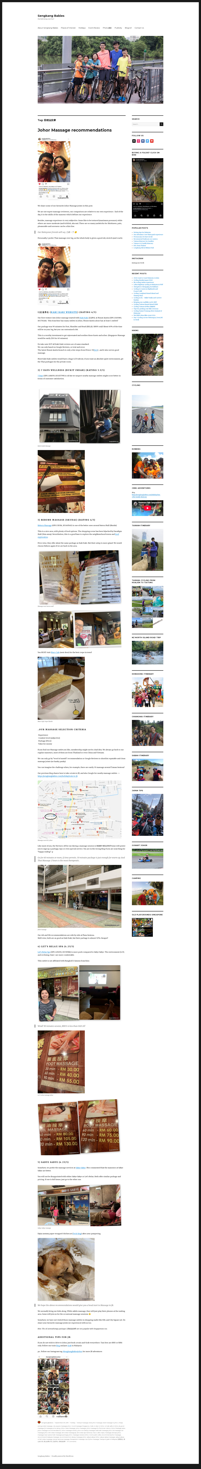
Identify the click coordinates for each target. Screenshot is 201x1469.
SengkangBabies (47, 1423)
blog (58, 1346)
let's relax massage (54, 1432)
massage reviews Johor (81, 1435)
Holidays (82, 28)
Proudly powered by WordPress (62, 1456)
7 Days (40, 376)
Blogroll (128, 28)
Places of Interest (68, 28)
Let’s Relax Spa (44, 952)
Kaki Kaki (84, 318)
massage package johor (64, 1435)
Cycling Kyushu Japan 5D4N (143, 280)
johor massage (81, 1428)
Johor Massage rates (118, 1428)
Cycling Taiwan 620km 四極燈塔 (144, 306)
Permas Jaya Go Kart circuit (143, 237)
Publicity (118, 28)
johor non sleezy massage (86, 1430)
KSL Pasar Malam (140, 246)
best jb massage (82, 1423)
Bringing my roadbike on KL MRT (145, 302)
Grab (69, 1346)
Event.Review (94, 28)
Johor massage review (69, 1430)
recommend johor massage (111, 1435)
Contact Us (139, 28)
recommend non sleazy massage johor (73, 1437)
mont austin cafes (95, 1435)
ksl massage (117, 1430)
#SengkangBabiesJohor (72, 1351)
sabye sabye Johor (93, 1437)
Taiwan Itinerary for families (144, 241)
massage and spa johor (113, 1432)
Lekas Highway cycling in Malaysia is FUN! (148, 284)
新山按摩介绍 (48, 1441)
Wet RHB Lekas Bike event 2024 (144, 315)
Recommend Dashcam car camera (146, 239)
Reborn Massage (45, 525)
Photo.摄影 (107, 28)
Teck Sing (77, 1234)
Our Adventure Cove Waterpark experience (148, 235)
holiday (72, 1423)
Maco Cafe (55, 652)
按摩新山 (120, 1439)
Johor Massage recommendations (75, 130)
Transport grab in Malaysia (108, 1439)
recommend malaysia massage (48, 1437)
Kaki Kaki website (64, 312)
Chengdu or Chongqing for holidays (146, 287)
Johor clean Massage (68, 1428)
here (96, 350)
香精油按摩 (62, 1441)
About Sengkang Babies (48, 28)
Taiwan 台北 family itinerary (143, 243)
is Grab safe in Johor (111, 1426)
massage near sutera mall (46, 1435)
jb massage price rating (52, 1428)
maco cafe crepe (98, 1432)
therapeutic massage (77, 1439)
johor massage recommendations (49, 1430)
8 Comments (71, 1441)
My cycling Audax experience (144, 282)
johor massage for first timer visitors (99, 1428)
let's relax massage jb (69, 1432)
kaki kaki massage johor (104, 1430)
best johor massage (95, 1423)
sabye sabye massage (107, 1437)
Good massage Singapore (80, 1426)
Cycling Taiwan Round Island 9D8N (146, 304)
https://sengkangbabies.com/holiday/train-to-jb (58, 776)
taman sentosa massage (61, 1439)
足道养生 (55, 1441)
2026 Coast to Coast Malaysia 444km (146, 278)
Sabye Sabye (81, 1168)
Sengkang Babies (51, 15)
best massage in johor (110, 1423)
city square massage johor (62, 1426)
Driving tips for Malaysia (142, 232)
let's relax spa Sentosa (84, 1432)
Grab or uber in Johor (97, 1426)
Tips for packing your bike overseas (146, 309)
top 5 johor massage (92, 1439)
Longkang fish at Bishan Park (144, 248)
